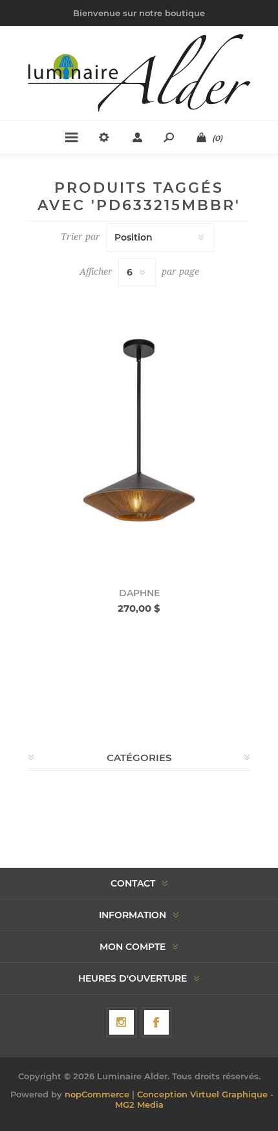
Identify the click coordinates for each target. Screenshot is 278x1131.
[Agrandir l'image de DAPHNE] (139, 432)
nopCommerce (97, 1094)
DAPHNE (139, 593)
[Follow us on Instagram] (121, 1022)
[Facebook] (156, 1022)
